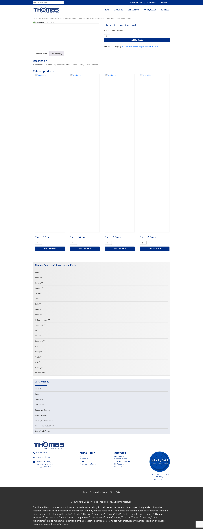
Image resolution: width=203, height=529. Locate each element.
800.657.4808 (152, 2)
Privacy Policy (115, 492)
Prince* (38, 336)
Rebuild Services (41, 415)
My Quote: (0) (165, 2)
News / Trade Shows (42, 431)
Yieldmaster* (40, 373)
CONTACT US (133, 10)
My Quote (118, 466)
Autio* (37, 272)
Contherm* (39, 288)
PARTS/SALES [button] (150, 10)
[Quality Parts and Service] (46, 10)
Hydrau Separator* (42, 320)
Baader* (38, 278)
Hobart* (38, 315)
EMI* (37, 299)
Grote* (38, 304)
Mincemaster (43, 18)
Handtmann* (40, 309)
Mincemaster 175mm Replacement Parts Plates (97, 18)
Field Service (39, 405)
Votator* (38, 357)
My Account (118, 464)
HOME (107, 10)
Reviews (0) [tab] (56, 54)
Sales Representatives (88, 464)
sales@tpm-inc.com (136, 2)
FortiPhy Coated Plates (44, 421)
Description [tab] (41, 54)
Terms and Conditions (98, 492)
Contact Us (39, 399)
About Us (38, 389)
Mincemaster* (40, 325)
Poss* (37, 331)
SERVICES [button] (165, 10)
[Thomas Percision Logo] (49, 444)
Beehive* (39, 283)
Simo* (37, 346)
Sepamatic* (40, 341)
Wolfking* (39, 368)
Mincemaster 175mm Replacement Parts (64, 18)
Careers (37, 394)
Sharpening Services (42, 410)
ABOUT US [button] (118, 10)
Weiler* (38, 362)
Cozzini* (38, 294)
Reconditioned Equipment (44, 426)
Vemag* (38, 352)
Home (35, 18)
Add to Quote (137, 40)
